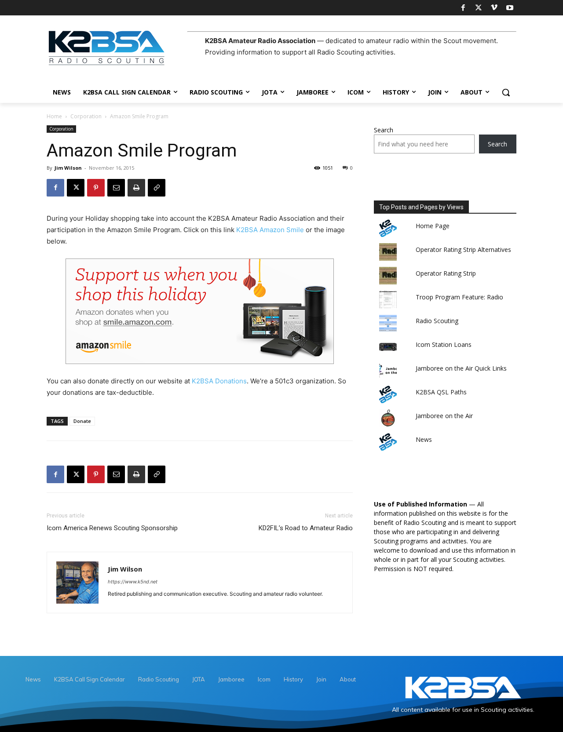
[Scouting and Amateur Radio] (117, 47)
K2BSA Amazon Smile (270, 230)
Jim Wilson (68, 167)
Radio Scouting (437, 321)
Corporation (86, 116)
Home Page (433, 226)
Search (383, 130)
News (424, 439)
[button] (505, 92)
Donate (82, 421)
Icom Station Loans (444, 344)
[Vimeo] (494, 8)
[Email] (116, 188)
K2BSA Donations (219, 381)
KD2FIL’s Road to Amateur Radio (306, 528)
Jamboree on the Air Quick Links (461, 368)
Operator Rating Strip (446, 273)
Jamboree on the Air (444, 416)
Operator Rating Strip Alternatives (463, 249)
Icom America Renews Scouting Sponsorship (112, 528)
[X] (478, 8)
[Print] (136, 188)
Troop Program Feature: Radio (459, 297)
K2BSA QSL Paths (441, 392)
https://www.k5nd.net (132, 582)
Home (54, 116)
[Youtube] (509, 8)
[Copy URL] (156, 188)
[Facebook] (462, 8)
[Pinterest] (96, 188)
